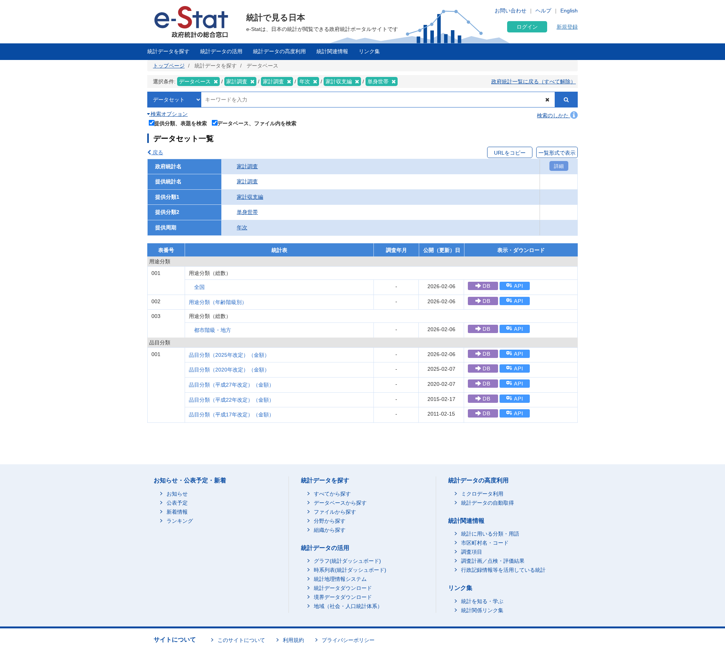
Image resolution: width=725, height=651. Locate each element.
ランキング (180, 521)
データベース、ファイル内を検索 (256, 123)
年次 (242, 227)
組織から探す (330, 530)
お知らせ (177, 493)
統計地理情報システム (340, 579)
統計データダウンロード (343, 588)
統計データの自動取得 (487, 502)
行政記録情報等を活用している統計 (503, 570)
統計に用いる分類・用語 (490, 533)
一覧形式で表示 (556, 153)
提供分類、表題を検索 (180, 123)
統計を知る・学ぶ (482, 601)
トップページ (169, 66)
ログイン (527, 27)
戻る (157, 152)
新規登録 (567, 27)
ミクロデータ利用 (482, 493)
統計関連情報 (332, 51)
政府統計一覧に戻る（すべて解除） (533, 81)
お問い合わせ (510, 10)
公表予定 (177, 502)
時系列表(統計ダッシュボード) (350, 570)
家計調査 (247, 166)
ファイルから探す (335, 511)
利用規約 (293, 640)
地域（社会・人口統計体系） (348, 606)
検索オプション (168, 114)
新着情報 (177, 511)
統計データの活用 (221, 51)
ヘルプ (543, 10)
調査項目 (471, 551)
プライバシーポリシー (348, 640)
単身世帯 (247, 212)
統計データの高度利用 (279, 51)
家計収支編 (250, 197)
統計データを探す (168, 51)
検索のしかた (553, 115)
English (569, 10)
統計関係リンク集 (482, 610)
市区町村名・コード (485, 542)
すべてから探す (332, 493)
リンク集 (369, 51)
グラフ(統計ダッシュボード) (347, 560)
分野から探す (330, 521)
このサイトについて (241, 640)
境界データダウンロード (343, 597)
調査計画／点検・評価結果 (492, 560)
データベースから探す (340, 502)
